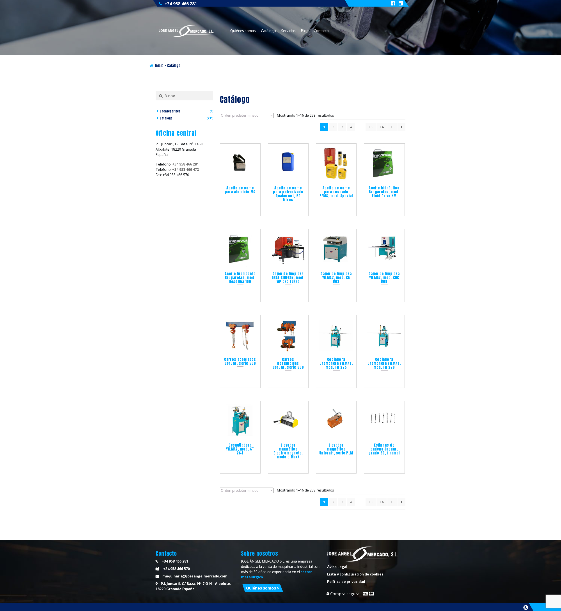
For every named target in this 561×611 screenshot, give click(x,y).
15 (392, 127)
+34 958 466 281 (181, 3)
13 (371, 127)
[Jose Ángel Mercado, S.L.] (187, 31)
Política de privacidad (346, 581)
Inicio (159, 65)
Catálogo (268, 30)
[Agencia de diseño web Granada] (525, 607)
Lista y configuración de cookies (355, 574)
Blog (305, 30)
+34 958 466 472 (185, 169)
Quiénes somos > (262, 588)
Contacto (321, 30)
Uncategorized (170, 111)
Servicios (288, 30)
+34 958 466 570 (176, 568)
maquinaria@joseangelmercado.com (194, 576)
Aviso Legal (337, 566)
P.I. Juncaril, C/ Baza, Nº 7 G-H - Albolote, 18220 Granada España (193, 586)
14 (381, 127)
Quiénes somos (243, 30)
